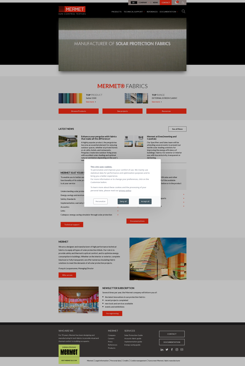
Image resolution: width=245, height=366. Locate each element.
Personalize (100, 201)
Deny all (123, 201)
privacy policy (125, 190)
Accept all (145, 201)
